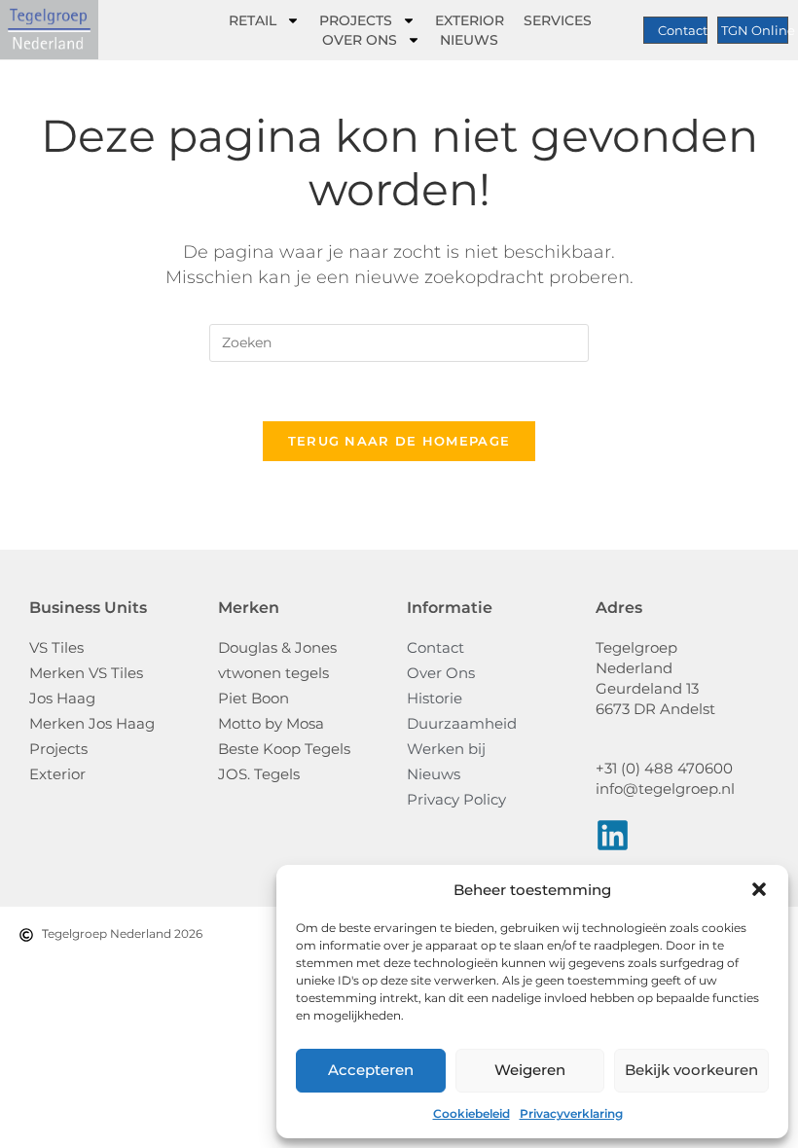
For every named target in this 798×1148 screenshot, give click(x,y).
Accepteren (371, 1069)
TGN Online (758, 30)
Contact (682, 30)
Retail (252, 20)
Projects (355, 20)
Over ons (359, 40)
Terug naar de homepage (399, 440)
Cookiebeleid (471, 1113)
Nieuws (469, 40)
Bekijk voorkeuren (691, 1069)
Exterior (469, 20)
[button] (759, 889)
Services (558, 20)
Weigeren (529, 1069)
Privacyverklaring (571, 1113)
